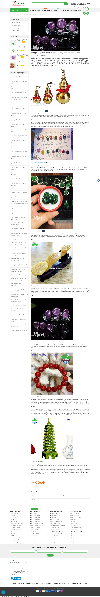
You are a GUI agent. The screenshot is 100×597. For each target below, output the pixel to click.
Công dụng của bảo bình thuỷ (17, 239)
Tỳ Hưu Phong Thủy (15, 25)
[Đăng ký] (87, 13)
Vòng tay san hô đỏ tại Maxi (37, 397)
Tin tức (46, 55)
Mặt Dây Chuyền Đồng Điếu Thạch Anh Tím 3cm (22, 55)
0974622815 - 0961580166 (17, 566)
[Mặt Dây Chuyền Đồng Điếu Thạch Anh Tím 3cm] (13, 57)
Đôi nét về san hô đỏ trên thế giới (18, 305)
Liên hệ (85, 583)
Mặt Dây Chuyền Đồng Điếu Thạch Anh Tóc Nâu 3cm (22, 63)
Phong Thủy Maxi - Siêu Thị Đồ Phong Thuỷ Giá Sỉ (55, 588)
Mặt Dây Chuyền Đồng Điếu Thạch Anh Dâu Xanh (22, 48)
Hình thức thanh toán (32, 583)
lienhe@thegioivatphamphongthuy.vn (20, 568)
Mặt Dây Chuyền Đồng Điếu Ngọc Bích (22, 40)
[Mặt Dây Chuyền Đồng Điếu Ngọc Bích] (13, 42)
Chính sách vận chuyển (45, 583)
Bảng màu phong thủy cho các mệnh (19, 274)
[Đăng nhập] (84, 13)
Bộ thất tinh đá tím (35, 342)
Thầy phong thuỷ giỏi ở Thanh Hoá (19, 192)
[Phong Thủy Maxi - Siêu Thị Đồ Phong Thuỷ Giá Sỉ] (18, 3)
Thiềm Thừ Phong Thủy (16, 28)
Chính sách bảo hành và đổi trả (61, 583)
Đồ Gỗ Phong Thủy (15, 30)
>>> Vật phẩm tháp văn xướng (37, 461)
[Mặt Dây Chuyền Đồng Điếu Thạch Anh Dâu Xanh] (13, 49)
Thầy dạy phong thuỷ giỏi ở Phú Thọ (19, 188)
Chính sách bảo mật (76, 583)
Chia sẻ (32, 482)
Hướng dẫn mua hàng (18, 583)
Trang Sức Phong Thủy (16, 22)
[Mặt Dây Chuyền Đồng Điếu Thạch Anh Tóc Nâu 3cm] (13, 65)
